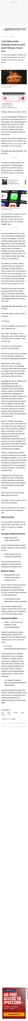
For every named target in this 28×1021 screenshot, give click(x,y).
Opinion (12, 36)
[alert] (14, 1003)
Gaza (2, 712)
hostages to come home (14, 143)
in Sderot (20, 458)
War (10, 714)
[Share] (2, 67)
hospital (16, 712)
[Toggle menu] (3, 29)
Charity (22, 712)
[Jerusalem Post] (15, 29)
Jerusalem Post (4, 36)
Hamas (8, 712)
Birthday (3, 714)
